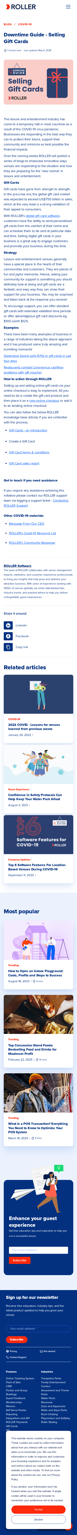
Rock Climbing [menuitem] (49, 1414)
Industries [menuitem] (47, 1372)
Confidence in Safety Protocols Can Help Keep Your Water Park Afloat (35, 797)
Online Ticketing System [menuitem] (20, 1378)
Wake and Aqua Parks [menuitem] (54, 1410)
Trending (13, 965)
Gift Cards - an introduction (28, 430)
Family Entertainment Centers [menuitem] (53, 1384)
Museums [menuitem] (47, 1402)
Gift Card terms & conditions (29, 452)
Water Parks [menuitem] (48, 1398)
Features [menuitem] (11, 1372)
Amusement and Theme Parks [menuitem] (55, 1392)
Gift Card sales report (24, 463)
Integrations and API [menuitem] (18, 1418)
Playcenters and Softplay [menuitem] (55, 1418)
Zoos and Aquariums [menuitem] (53, 1406)
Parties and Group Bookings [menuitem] (16, 1392)
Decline (38, 1519)
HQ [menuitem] (8, 1430)
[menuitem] (11, 1351)
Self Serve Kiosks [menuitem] (16, 1410)
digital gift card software (43, 215)
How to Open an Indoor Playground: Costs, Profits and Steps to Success (35, 973)
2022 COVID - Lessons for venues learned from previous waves (34, 726)
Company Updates (19, 860)
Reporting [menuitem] (11, 1414)
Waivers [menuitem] (10, 1406)
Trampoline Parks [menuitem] (51, 1378)
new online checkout (44, 400)
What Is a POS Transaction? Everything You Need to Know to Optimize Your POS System (38, 1128)
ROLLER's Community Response (32, 542)
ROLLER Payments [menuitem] (17, 1422)
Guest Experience (18, 789)
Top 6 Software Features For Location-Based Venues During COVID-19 (37, 867)
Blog (8, 24)
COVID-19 (25, 24)
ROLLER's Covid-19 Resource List (32, 533)
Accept (39, 1509)
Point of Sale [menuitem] (13, 1382)
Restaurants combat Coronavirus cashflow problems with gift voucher (33, 370)
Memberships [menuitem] (14, 1402)
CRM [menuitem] (9, 1386)
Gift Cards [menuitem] (12, 1426)
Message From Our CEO (26, 523)
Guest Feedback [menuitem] (15, 1398)
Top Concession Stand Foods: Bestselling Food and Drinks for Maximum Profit (32, 1049)
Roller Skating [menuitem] (49, 1422)
